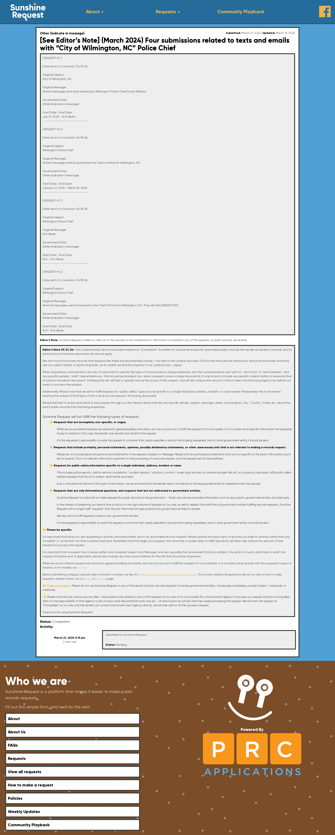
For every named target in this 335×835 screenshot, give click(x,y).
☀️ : (57, 585)
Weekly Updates (24, 811)
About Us (16, 731)
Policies (15, 798)
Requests (166, 11)
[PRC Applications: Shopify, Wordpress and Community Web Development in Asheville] (252, 754)
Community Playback (240, 11)
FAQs (13, 745)
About (93, 11)
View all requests (24, 771)
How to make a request (30, 784)
